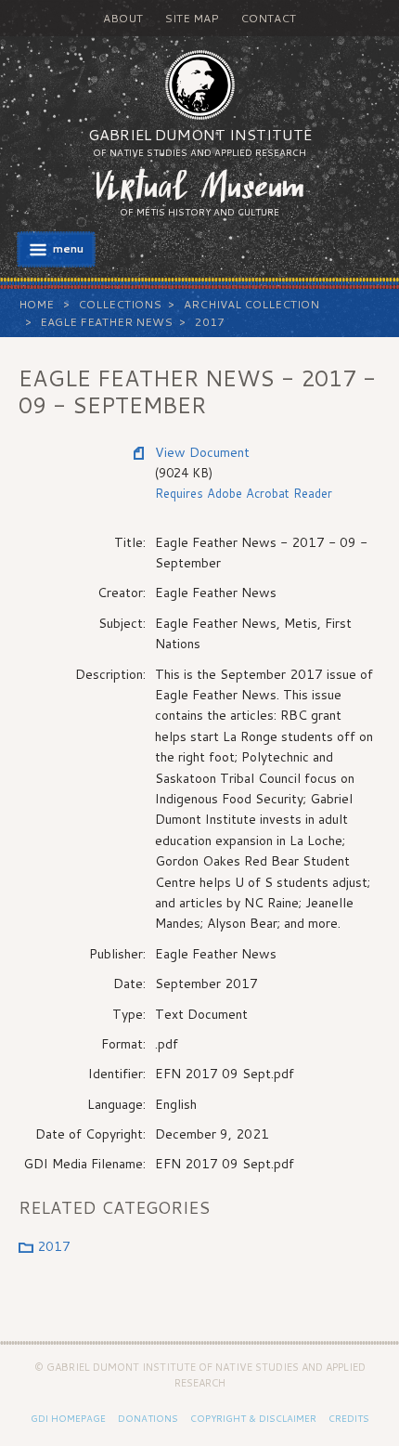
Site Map (191, 18)
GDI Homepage (68, 1418)
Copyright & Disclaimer (253, 1418)
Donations (148, 1418)
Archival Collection (251, 304)
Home (36, 304)
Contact (268, 18)
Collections (119, 304)
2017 (210, 322)
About (123, 18)
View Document (202, 452)
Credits (348, 1418)
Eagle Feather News (106, 322)
